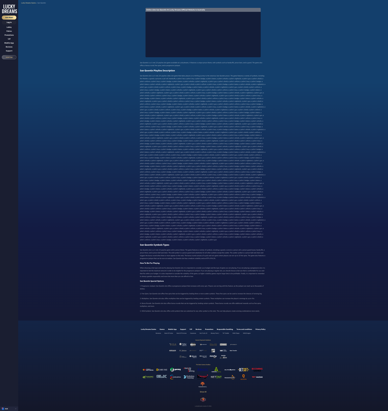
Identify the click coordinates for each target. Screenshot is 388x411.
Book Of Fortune (182, 333)
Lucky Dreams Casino (28, 3)
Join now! (9, 17)
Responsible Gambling (225, 329)
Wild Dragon (247, 333)
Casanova (193, 333)
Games (162, 329)
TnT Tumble (226, 333)
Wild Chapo (235, 333)
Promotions (9, 35)
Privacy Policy (260, 329)
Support (9, 51)
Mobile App (9, 43)
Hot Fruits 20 (203, 333)
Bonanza (158, 333)
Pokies (9, 31)
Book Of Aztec (168, 333)
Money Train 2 (215, 333)
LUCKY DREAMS (9, 9)
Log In (9, 22)
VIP (9, 39)
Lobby (9, 27)
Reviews (9, 47)
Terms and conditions (244, 329)
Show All (203, 392)
